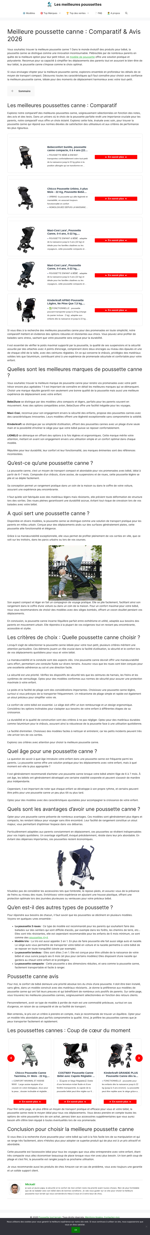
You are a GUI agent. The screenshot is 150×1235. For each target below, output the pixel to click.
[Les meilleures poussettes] (50, 4)
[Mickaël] (15, 1193)
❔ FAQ (98, 13)
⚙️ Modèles (29, 13)
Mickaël (30, 1184)
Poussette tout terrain (50, 1217)
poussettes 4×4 (38, 937)
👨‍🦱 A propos (113, 13)
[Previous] (11, 1058)
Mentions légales (94, 1217)
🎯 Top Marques (48, 13)
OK (75, 1230)
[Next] (139, 1058)
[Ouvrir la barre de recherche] (126, 13)
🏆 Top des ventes (76, 13)
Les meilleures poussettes (78, 4)
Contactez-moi (111, 1217)
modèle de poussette (82, 56)
